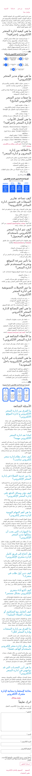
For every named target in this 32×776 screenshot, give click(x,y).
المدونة (6, 8)
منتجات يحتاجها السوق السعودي (15, 223)
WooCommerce (19, 242)
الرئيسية (27, 8)
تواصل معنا (26, 12)
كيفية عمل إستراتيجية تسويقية (16, 332)
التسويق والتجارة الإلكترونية (14, 770)
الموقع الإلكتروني (26, 748)
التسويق (27, 770)
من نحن (20, 8)
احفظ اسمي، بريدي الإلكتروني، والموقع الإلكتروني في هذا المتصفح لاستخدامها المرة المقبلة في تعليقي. (16, 759)
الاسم (29, 734)
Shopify (28, 242)
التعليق (28, 711)
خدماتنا (13, 8)
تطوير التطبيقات (25, 773)
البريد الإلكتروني (26, 741)
